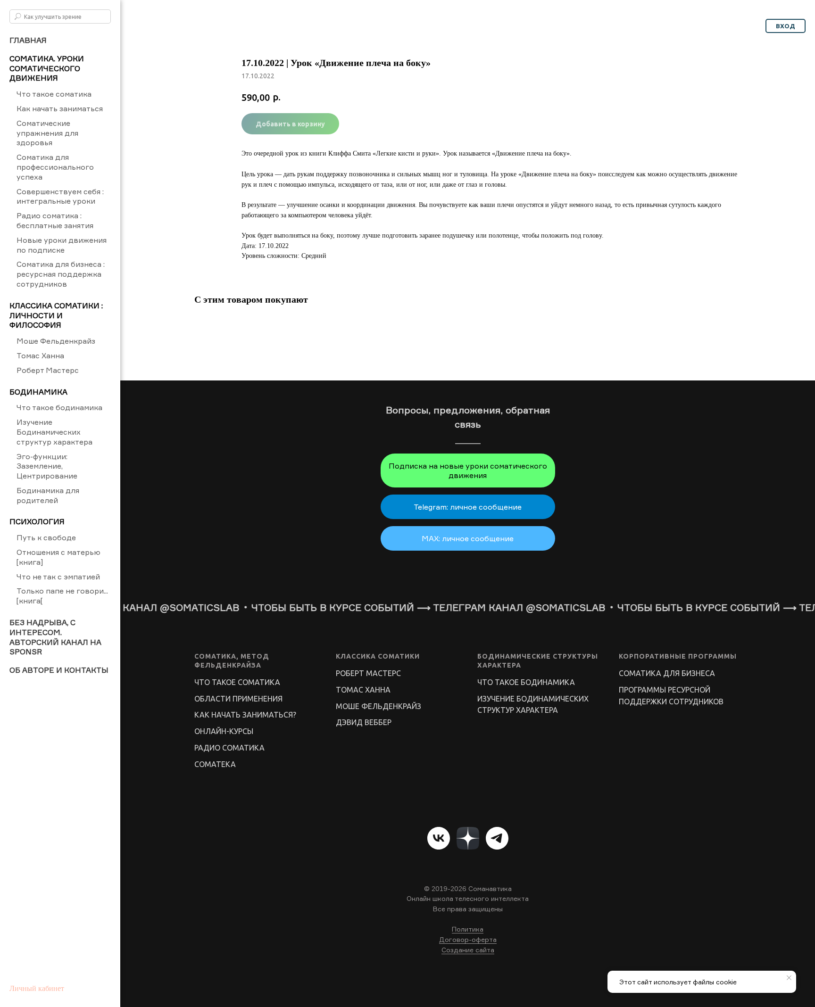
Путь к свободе (46, 537)
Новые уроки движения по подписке (62, 245)
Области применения (238, 698)
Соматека (215, 764)
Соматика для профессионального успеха (55, 167)
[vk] (438, 838)
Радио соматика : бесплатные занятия (55, 220)
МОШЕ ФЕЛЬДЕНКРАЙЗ (378, 706)
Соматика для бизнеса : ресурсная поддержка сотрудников (61, 274)
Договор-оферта (468, 939)
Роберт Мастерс (48, 370)
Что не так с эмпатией (58, 576)
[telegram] (497, 838)
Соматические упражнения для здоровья (47, 133)
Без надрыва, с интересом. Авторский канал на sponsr (55, 637)
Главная (28, 40)
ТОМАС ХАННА (363, 689)
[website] (468, 838)
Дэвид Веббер (363, 722)
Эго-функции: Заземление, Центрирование (47, 466)
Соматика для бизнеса (667, 673)
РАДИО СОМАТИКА (229, 747)
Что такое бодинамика (59, 407)
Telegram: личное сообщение (468, 507)
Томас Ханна (40, 355)
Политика (467, 929)
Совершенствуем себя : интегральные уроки (60, 196)
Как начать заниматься (60, 108)
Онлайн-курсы (223, 731)
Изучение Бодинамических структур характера (54, 431)
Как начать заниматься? (245, 714)
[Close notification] (789, 977)
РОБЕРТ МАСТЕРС (368, 673)
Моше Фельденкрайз (56, 341)
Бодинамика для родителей (48, 495)
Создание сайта (467, 950)
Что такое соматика (54, 94)
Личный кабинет (36, 988)
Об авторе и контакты (58, 670)
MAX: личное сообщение (468, 538)
